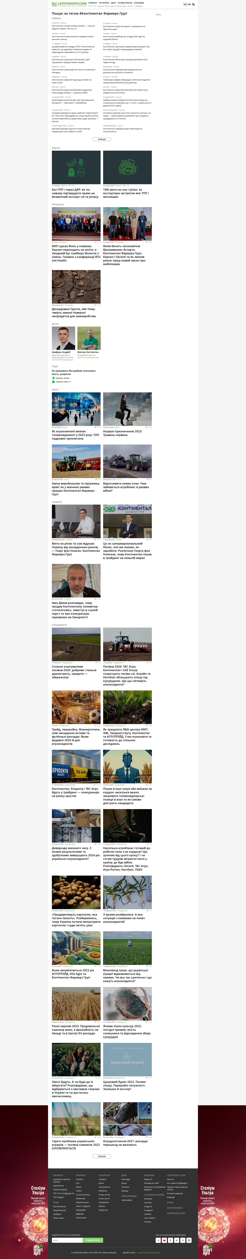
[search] (193, 4)
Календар (125, 1179)
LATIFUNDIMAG (175, 1207)
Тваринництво (59, 1210)
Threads (147, 1222)
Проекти (58, 1175)
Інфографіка (126, 1200)
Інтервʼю (69, 539)
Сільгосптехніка (83, 1194)
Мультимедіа (129, 1196)
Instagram (148, 1210)
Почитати (104, 1175)
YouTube (147, 1202)
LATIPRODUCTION (176, 1213)
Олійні (79, 1191)
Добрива (80, 1214)
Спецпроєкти (67, 662)
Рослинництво (59, 1206)
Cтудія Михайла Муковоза (148, 1252)
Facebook (148, 1199)
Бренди (124, 1191)
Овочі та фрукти (83, 1206)
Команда (171, 1197)
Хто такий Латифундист (177, 1183)
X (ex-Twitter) (149, 1218)
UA (185, 4)
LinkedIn (147, 1214)
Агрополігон (58, 1185)
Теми (56, 1202)
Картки (64, 185)
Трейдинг (57, 1214)
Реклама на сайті (151, 1183)
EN (189, 4)
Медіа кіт (148, 1179)
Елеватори (80, 1198)
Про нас (170, 1179)
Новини (63, 23)
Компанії (125, 1187)
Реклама (149, 1175)
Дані (124, 1175)
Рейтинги (103, 1191)
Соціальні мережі (154, 1194)
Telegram (148, 1206)
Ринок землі (58, 1218)
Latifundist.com (176, 1175)
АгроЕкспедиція (60, 1189)
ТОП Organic (58, 1197)
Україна (79, 1179)
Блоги (64, 427)
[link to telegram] (158, 1240)
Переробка (81, 1210)
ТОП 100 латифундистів (63, 1193)
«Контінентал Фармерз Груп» (63, 360)
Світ (78, 1183)
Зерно (78, 1187)
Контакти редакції (175, 1193)
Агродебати (104, 1202)
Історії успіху (104, 1194)
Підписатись (93, 1240)
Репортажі (62, 242)
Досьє (124, 1183)
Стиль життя (104, 1198)
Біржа (170, 1202)
